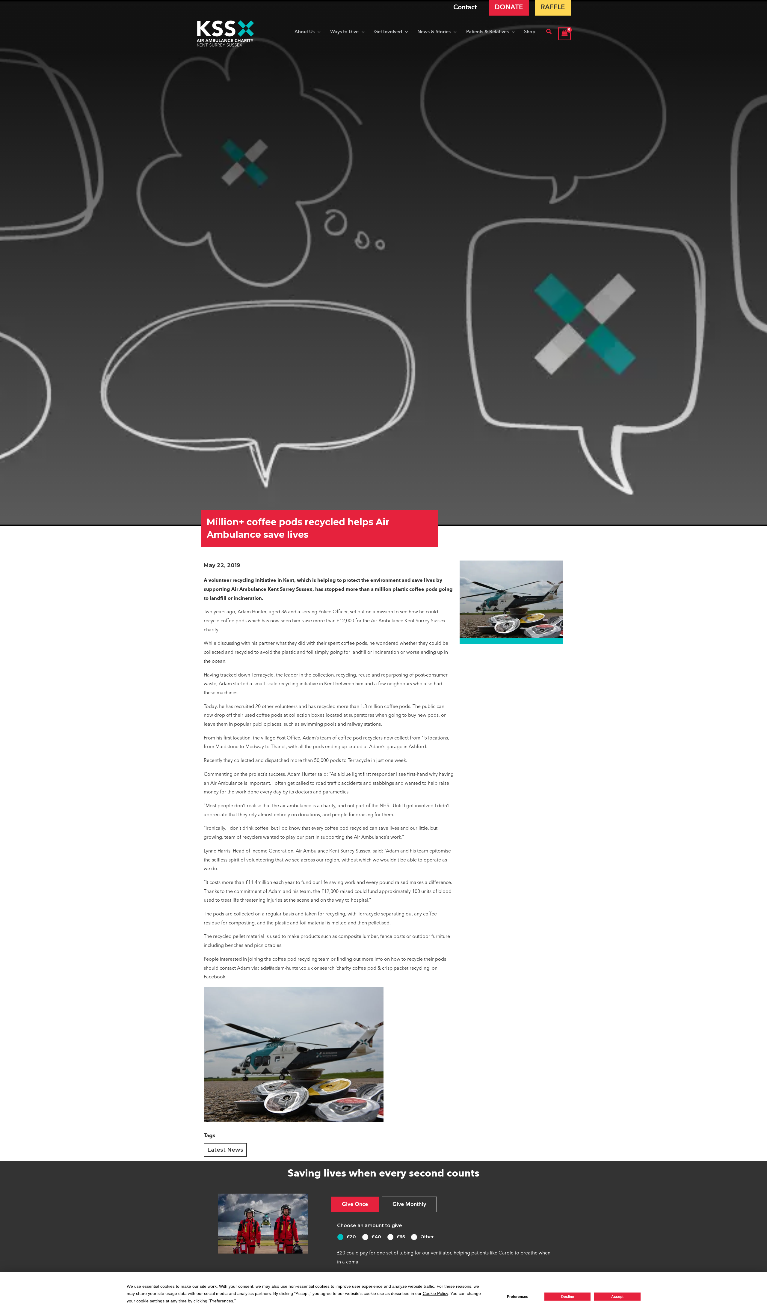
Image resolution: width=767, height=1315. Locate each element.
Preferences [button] (221, 1301)
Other (427, 1236)
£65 (401, 1236)
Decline (567, 1297)
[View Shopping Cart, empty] (564, 33)
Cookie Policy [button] (435, 1293)
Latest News (225, 1150)
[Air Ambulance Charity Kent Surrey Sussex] (225, 33)
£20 (351, 1236)
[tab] (355, 1204)
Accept (617, 1297)
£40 (376, 1236)
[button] (318, 32)
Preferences (517, 1297)
